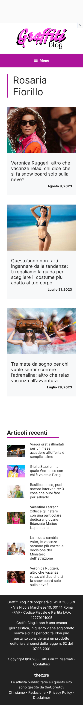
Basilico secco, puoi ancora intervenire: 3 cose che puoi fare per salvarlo (47, 491)
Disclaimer (41, 697)
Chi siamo (17, 692)
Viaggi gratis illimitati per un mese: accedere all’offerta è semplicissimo (47, 450)
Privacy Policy (60, 692)
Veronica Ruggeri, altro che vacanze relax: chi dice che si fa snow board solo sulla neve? (41, 171)
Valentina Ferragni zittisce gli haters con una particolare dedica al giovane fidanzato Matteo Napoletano (46, 517)
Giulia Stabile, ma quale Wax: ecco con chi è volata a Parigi (46, 470)
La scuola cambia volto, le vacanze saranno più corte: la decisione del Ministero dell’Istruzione (46, 548)
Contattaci (41, 664)
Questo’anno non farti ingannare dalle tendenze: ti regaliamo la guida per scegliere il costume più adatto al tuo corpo (39, 272)
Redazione (37, 692)
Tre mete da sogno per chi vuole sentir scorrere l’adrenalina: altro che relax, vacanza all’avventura (41, 372)
